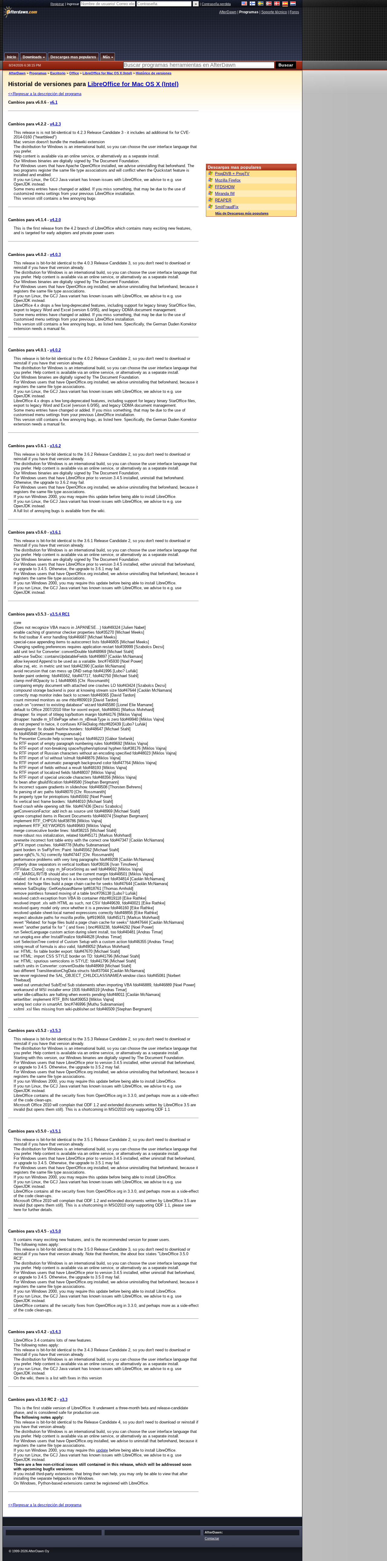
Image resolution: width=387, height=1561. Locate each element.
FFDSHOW (225, 187)
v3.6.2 (55, 446)
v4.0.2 (55, 350)
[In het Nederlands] (293, 4)
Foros (294, 12)
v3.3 (63, 1399)
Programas (38, 73)
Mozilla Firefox (228, 180)
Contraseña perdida (216, 4)
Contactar (212, 1538)
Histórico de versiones (153, 73)
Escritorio (58, 73)
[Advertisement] (153, 31)
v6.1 (53, 102)
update (102, 1450)
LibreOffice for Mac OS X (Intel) (107, 73)
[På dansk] (277, 4)
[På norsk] (269, 4)
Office (74, 73)
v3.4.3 (55, 1332)
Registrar (57, 4)
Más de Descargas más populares (241, 213)
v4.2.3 (55, 124)
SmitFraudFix (227, 207)
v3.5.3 (55, 1030)
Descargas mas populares (234, 167)
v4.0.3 (55, 254)
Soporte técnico (274, 12)
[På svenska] (261, 4)
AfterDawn (227, 12)
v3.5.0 (55, 1231)
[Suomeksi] (252, 4)
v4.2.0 (55, 220)
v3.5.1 (55, 1131)
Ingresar (73, 4)
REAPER (223, 200)
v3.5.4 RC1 (60, 614)
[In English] (244, 4)
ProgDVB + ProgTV (232, 173)
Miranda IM (225, 193)
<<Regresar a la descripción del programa (44, 94)
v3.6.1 (55, 532)
